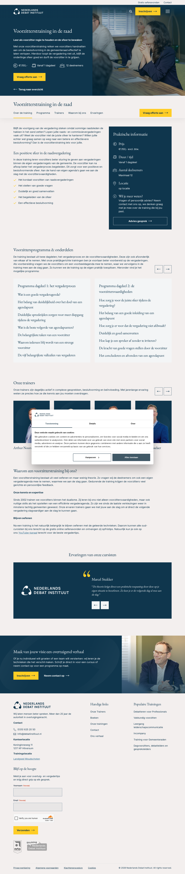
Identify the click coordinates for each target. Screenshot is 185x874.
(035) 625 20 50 (26, 729)
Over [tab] (133, 423)
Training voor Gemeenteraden (150, 739)
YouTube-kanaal (27, 532)
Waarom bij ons (77, 112)
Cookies (92, 868)
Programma (43, 112)
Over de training (22, 112)
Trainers (59, 112)
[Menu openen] (168, 11)
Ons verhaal (96, 736)
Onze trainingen (99, 724)
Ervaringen (96, 112)
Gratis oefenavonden (148, 2)
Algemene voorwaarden (47, 868)
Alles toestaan (131, 457)
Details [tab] (92, 423)
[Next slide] (168, 269)
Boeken (94, 717)
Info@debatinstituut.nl (29, 734)
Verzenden (23, 830)
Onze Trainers (98, 711)
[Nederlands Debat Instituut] (28, 11)
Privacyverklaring (21, 868)
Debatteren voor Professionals (150, 711)
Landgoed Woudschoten (26, 759)
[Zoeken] (130, 11)
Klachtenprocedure (73, 868)
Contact (168, 2)
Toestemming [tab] (51, 423)
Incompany (140, 733)
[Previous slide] (159, 269)
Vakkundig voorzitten (145, 717)
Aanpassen (90, 457)
